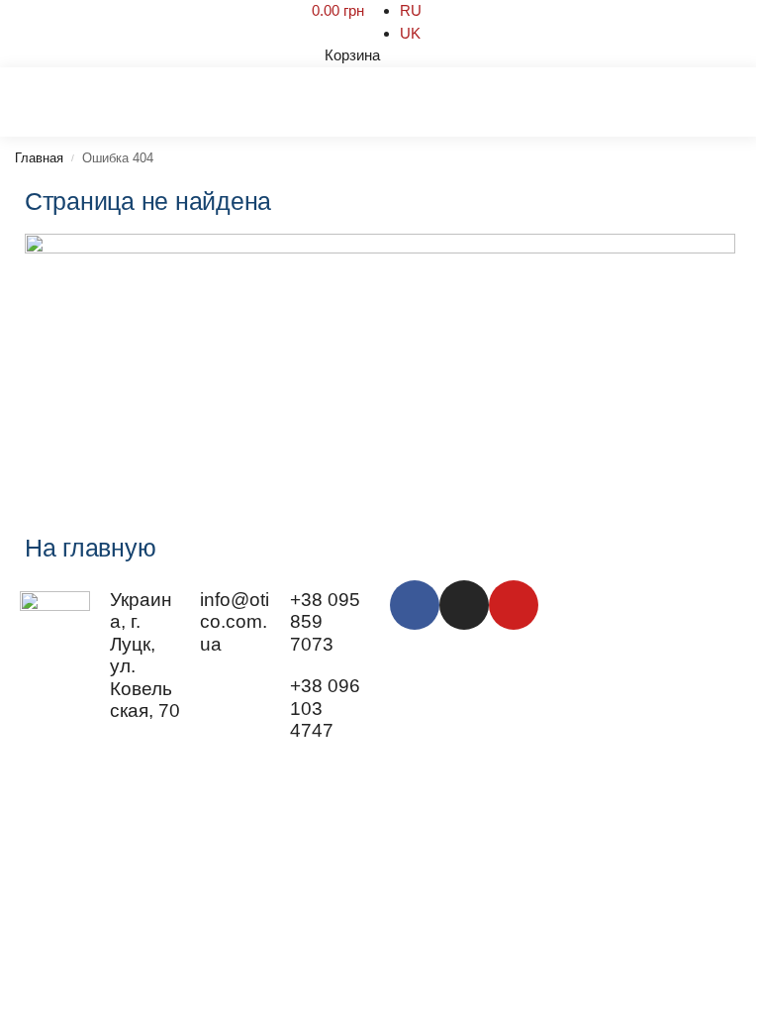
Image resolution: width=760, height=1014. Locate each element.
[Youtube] (513, 605)
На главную (90, 547)
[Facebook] (414, 605)
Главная (39, 158)
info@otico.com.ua (234, 622)
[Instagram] (464, 605)
